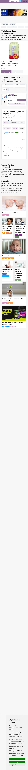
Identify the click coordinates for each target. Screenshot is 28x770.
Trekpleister (13, 24)
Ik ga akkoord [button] (16, 759)
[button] (25, 1)
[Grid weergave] (4, 89)
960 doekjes (21, 122)
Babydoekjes (5, 24)
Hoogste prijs (22, 128)
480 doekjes (13, 122)
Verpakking (17, 84)
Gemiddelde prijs (7, 128)
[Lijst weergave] (7, 89)
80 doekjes (6, 122)
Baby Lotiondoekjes (13, 63)
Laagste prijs (14, 128)
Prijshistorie (21, 26)
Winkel (5, 84)
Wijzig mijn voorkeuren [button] (17, 765)
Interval (5, 153)
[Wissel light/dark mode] (27, 1)
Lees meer (23, 39)
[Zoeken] (20, 1)
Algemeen (4, 26)
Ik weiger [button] (17, 762)
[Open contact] (24, 1)
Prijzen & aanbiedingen (12, 26)
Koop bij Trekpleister (17, 103)
